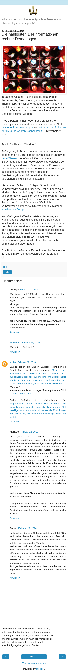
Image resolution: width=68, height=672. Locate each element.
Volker (13, 362)
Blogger (40, 668)
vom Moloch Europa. (14, 209)
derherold (15, 342)
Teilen (7, 272)
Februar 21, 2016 (29, 289)
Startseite (34, 656)
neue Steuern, (10, 158)
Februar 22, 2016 (29, 431)
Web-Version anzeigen (34, 663)
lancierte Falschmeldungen (18, 127)
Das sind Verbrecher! (21, 393)
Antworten (15, 332)
